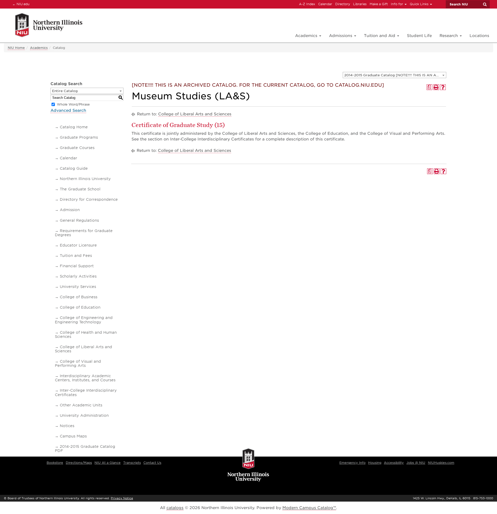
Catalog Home (74, 127)
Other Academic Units (81, 405)
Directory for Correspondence (89, 199)
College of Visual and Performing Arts (78, 363)
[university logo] (248, 465)
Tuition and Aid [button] (380, 35)
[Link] (43, 26)
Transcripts (132, 463)
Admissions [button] (341, 35)
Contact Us (152, 463)
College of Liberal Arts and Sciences (83, 349)
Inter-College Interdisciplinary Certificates (86, 392)
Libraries (360, 4)
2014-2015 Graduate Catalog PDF (85, 448)
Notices (67, 426)
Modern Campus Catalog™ (309, 507)
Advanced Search (68, 110)
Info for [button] (397, 4)
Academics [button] (307, 35)
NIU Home (16, 48)
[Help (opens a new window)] (443, 87)
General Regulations (79, 220)
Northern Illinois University (85, 179)
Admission (70, 210)
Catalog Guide (74, 168)
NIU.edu (20, 4)
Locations (479, 35)
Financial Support (77, 266)
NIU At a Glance (107, 463)
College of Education (80, 307)
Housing (374, 463)
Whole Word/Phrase (73, 104)
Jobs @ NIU (415, 463)
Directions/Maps (79, 463)
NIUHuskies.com (441, 463)
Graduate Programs (79, 137)
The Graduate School (80, 189)
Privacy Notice (122, 498)
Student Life (419, 35)
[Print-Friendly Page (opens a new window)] (436, 87)
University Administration (84, 415)
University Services (78, 287)
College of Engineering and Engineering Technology (84, 320)
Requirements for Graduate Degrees (84, 233)
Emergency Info (352, 463)
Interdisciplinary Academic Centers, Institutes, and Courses (85, 378)
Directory (342, 4)
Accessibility (394, 463)
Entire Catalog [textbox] (65, 91)
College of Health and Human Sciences (86, 334)
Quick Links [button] (419, 4)
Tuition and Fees (76, 256)
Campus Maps (73, 436)
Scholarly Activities (78, 276)
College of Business (78, 297)
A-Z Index (307, 4)
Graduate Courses (77, 148)
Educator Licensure (78, 245)
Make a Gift (379, 4)
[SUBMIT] (484, 4)
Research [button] (449, 35)
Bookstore (55, 463)
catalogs (175, 507)
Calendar (325, 4)
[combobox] (394, 75)
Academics (39, 48)
